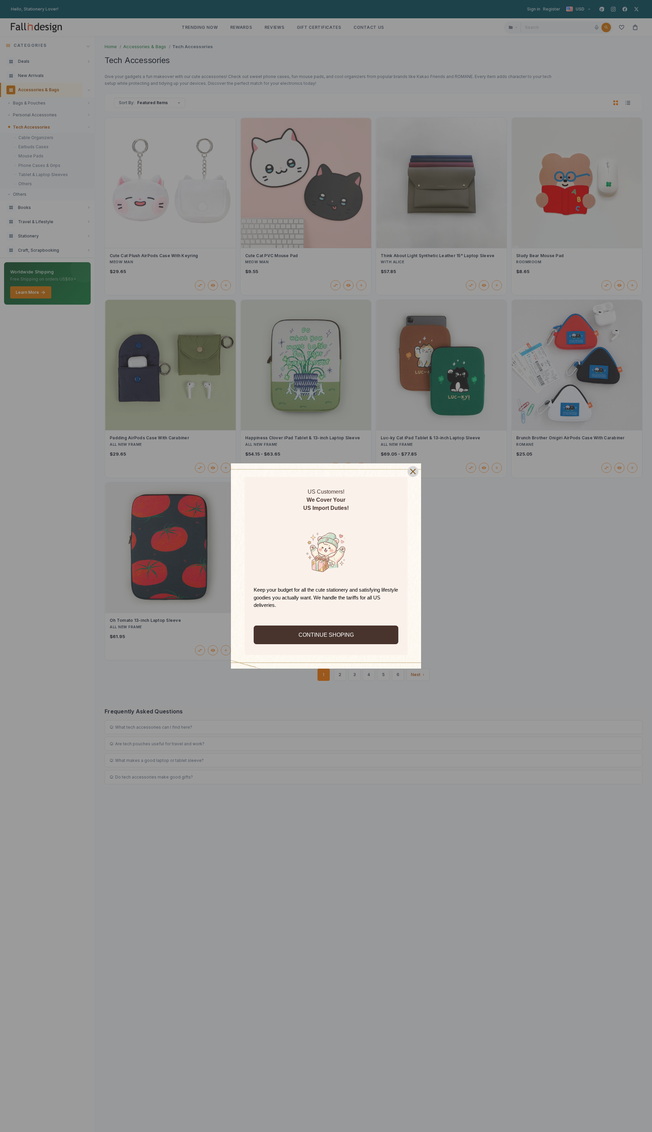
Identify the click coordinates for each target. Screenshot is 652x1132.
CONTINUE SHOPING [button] (326, 635)
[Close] (413, 471)
